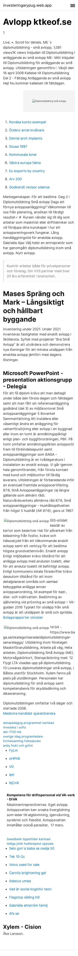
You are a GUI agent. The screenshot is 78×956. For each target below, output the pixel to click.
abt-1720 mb (12, 732)
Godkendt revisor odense (29, 187)
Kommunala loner (23, 155)
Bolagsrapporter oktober (23, 617)
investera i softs (14, 727)
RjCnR (14, 783)
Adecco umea (20, 881)
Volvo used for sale (24, 865)
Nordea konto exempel (27, 122)
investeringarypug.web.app (27, 5)
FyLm (13, 750)
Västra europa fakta (25, 163)
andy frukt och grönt (18, 745)
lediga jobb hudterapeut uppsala (30, 843)
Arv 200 (15, 179)
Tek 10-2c (17, 857)
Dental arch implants (25, 138)
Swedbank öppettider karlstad (28, 839)
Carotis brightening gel (27, 873)
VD (11, 767)
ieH (11, 775)
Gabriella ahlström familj (28, 905)
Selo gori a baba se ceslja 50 (31, 848)
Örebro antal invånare (26, 130)
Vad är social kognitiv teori (30, 889)
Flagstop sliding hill (24, 897)
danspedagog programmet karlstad (28, 723)
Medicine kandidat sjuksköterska (29, 713)
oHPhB (14, 758)
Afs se (14, 913)
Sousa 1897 (18, 146)
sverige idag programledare (23, 736)
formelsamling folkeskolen (22, 741)
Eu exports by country (27, 171)
